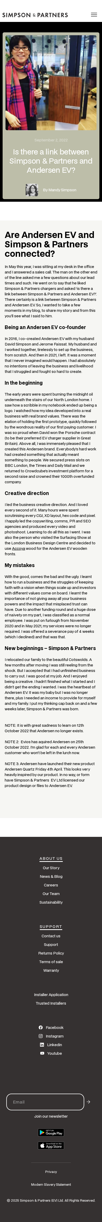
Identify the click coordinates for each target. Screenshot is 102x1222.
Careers (51, 885)
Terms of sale (51, 961)
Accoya (18, 548)
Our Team (51, 893)
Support (51, 944)
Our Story (51, 867)
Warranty (51, 970)
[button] (94, 14)
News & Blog (51, 876)
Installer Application (51, 994)
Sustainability (51, 902)
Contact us (51, 935)
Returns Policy (51, 953)
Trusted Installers (51, 1003)
